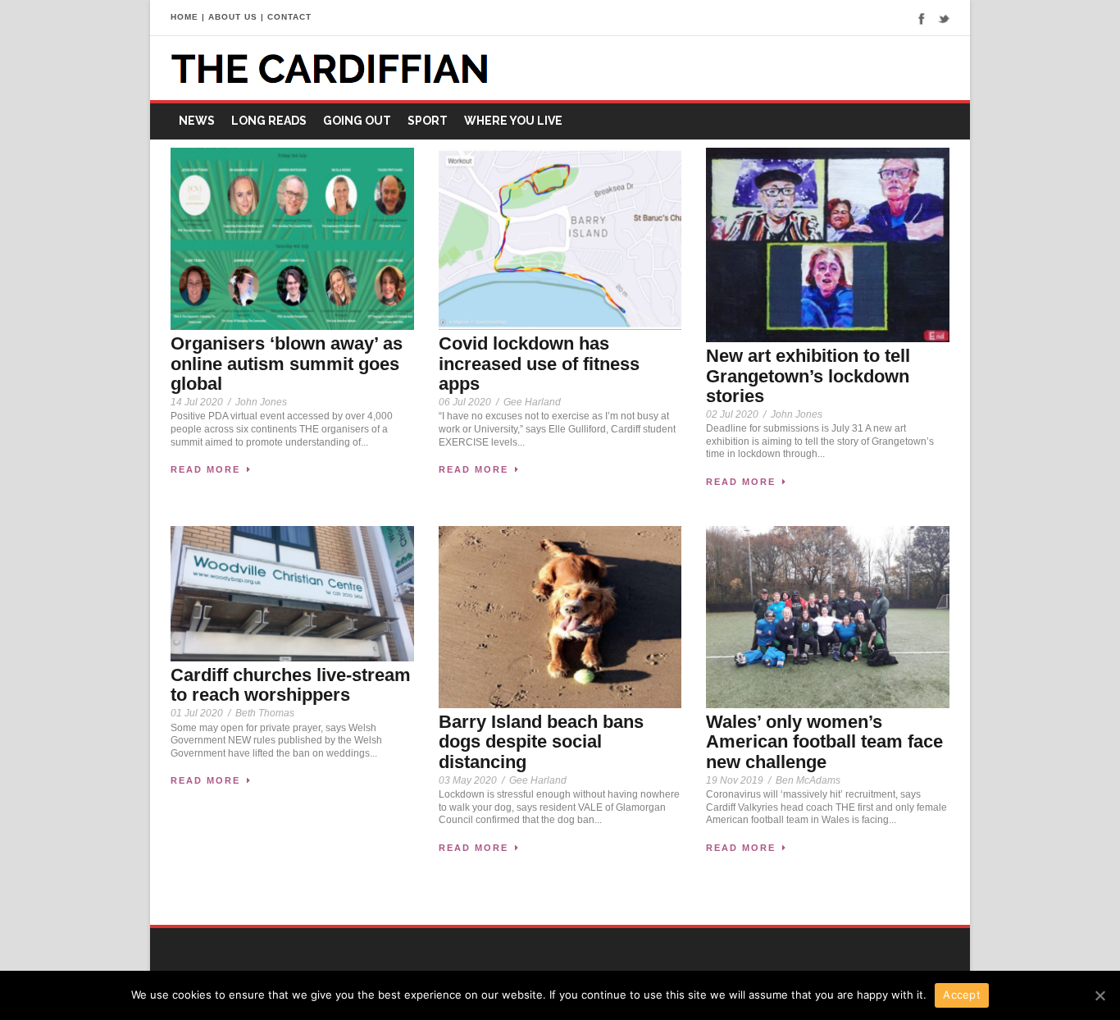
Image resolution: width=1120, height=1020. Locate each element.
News (197, 120)
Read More (205, 469)
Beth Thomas (264, 713)
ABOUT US (232, 16)
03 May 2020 (468, 780)
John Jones (261, 402)
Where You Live (513, 120)
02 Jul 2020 (732, 414)
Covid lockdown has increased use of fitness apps (539, 363)
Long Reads (269, 120)
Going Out (357, 120)
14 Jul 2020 (197, 402)
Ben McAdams (808, 780)
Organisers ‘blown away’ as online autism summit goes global (287, 363)
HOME (184, 16)
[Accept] (1099, 995)
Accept (962, 994)
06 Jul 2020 (465, 402)
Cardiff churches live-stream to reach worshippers (291, 685)
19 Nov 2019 (734, 780)
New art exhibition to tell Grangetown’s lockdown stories (808, 375)
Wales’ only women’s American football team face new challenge (824, 741)
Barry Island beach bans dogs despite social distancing (541, 741)
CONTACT (289, 16)
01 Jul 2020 (197, 713)
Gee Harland (532, 402)
